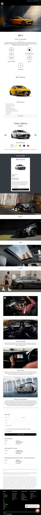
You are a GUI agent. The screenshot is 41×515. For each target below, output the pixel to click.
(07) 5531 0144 (18, 443)
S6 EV (4, 504)
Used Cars (14, 494)
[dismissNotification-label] (39, 504)
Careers (31, 497)
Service (22, 493)
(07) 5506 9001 (18, 453)
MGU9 (4, 505)
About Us (32, 493)
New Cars (14, 497)
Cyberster (5, 506)
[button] (39, 4)
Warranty (22, 498)
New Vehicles (14, 493)
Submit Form (20, 434)
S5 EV (4, 503)
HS (3, 500)
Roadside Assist (24, 497)
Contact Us (32, 494)
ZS (3, 499)
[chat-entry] (38, 511)
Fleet (31, 498)
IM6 (4, 509)
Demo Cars (14, 496)
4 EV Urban (5, 494)
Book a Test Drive (33, 496)
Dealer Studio (9, 514)
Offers (13, 499)
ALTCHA (35, 431)
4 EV (4, 496)
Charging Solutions (24, 499)
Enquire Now (20, 189)
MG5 (4, 497)
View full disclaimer (15, 186)
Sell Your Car (14, 498)
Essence (20, 125)
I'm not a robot (9, 431)
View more (7, 113)
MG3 (4, 493)
